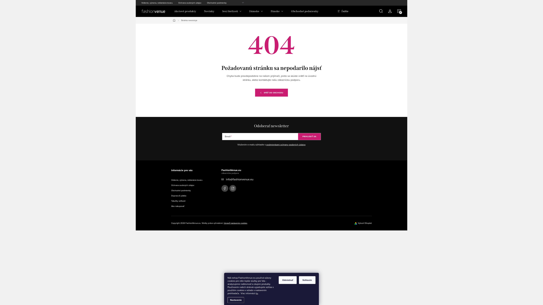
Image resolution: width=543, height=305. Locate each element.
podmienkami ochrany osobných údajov (286, 144)
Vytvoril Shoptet (365, 223)
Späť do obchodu (273, 92)
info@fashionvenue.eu (239, 179)
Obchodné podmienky (217, 2)
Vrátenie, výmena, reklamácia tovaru (157, 2)
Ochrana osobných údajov (189, 2)
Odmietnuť (287, 280)
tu (257, 293)
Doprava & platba (178, 195)
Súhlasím (307, 280)
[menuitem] (185, 11)
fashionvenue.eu (232, 188)
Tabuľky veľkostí (178, 201)
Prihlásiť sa (309, 136)
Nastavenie (236, 300)
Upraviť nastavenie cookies (235, 223)
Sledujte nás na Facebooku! (224, 188)
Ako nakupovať (177, 206)
